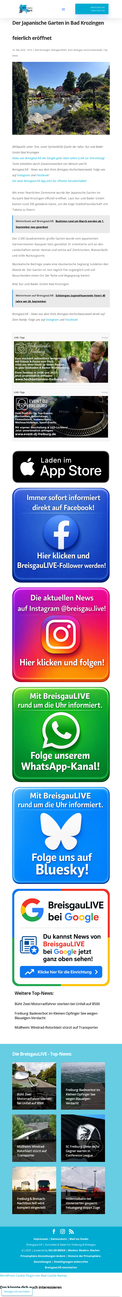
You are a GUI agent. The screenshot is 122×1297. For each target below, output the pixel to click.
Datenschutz (59, 1239)
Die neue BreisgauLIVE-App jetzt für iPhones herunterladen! (49, 181)
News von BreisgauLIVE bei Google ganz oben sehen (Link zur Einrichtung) (58, 158)
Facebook (42, 175)
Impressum (41, 1239)
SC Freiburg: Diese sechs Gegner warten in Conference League (82, 1150)
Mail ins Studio (79, 1239)
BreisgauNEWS (59, 49)
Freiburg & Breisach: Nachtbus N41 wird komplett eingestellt (31, 1203)
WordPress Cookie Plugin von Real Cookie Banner (33, 1275)
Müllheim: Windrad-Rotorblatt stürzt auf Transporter (56, 1027)
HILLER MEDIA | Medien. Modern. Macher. (74, 1250)
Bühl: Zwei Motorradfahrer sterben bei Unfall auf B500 (57, 1003)
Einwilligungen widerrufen (71, 1261)
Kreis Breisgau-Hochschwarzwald (85, 49)
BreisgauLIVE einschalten (98, 9)
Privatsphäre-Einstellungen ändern (43, 1256)
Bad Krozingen (42, 49)
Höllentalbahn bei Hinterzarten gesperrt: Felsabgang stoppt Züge (83, 1203)
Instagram (23, 175)
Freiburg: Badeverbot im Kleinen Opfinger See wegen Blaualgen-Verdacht (56, 1015)
